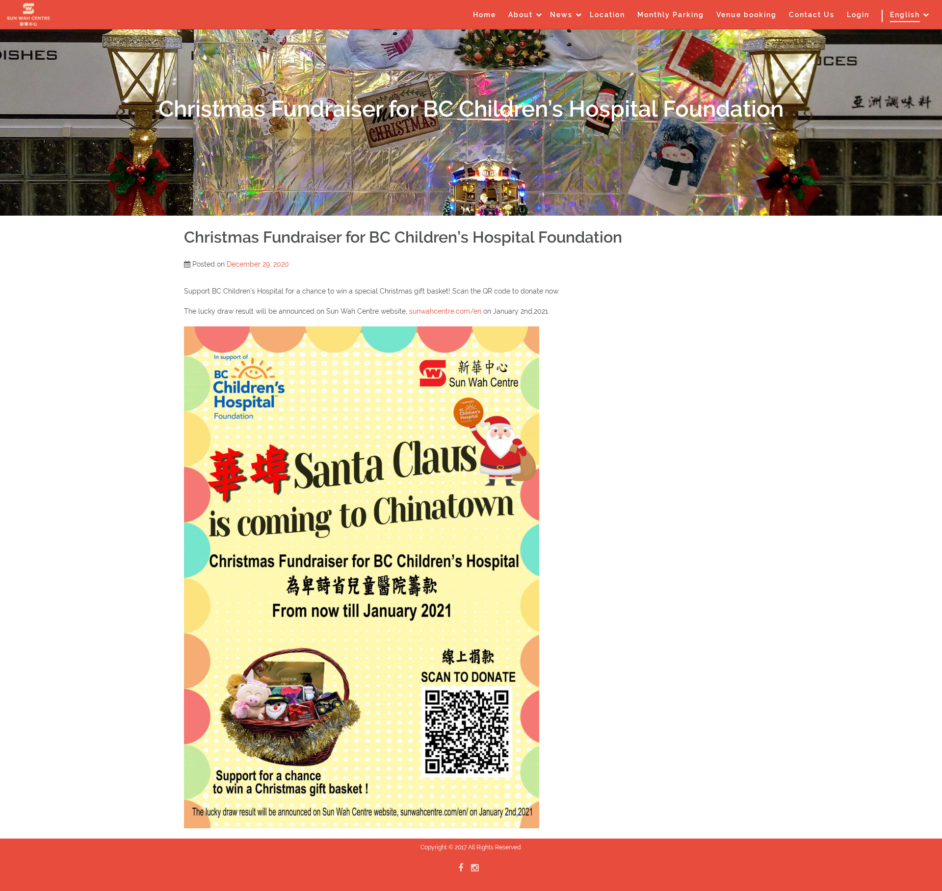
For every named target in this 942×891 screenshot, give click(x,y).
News (561, 15)
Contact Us (812, 15)
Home (484, 15)
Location (607, 15)
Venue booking (746, 15)
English (905, 15)
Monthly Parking (670, 15)
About (520, 15)
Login (858, 15)
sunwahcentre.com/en (445, 311)
